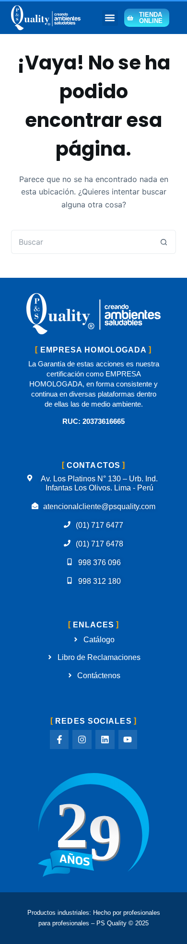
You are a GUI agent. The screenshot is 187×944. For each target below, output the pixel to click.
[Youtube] (128, 739)
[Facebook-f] (59, 739)
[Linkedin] (105, 739)
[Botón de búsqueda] (164, 242)
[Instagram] (82, 739)
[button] (110, 18)
